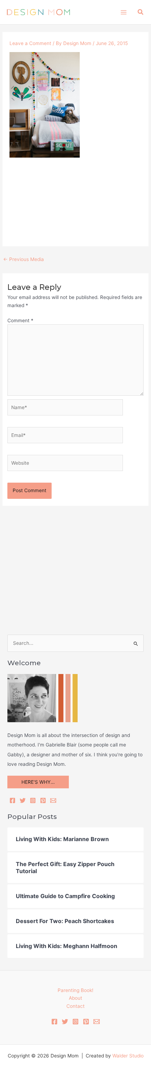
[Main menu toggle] (123, 12)
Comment (20, 320)
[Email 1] (96, 1021)
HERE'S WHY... (38, 782)
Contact (75, 1006)
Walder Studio (128, 1056)
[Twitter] (23, 800)
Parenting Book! (75, 990)
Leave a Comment (30, 43)
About (75, 998)
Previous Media (23, 259)
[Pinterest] (43, 800)
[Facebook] (12, 800)
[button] (141, 12)
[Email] (53, 800)
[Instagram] (33, 800)
